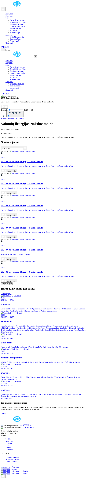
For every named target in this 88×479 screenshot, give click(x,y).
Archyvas (13, 30)
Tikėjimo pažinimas (17, 24)
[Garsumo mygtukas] (14, 114)
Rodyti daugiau (7, 283)
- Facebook (14, 467)
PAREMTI (5, 47)
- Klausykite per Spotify (19, 471)
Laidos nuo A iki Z (17, 28)
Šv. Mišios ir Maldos (17, 20)
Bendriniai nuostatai (13, 459)
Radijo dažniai (15, 39)
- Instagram (14, 469)
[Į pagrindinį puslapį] (17, 56)
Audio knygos (15, 33)
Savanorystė (14, 41)
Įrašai (8, 18)
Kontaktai (9, 43)
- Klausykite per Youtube (19, 473)
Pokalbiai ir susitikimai (18, 22)
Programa (9, 16)
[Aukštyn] (3, 476)
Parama (8, 447)
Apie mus (9, 35)
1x (3, 116)
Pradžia (8, 439)
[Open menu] (3, 9)
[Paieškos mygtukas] (3, 49)
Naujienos (9, 14)
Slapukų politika (11, 461)
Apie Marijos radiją (17, 37)
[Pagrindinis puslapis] (17, 6)
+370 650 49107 (28, 427)
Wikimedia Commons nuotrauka (12, 118)
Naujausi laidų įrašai (17, 26)
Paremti (3, 413)
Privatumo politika (12, 457)
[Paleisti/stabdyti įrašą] (4, 107)
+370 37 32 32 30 (25, 425)
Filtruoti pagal (6, 294)
